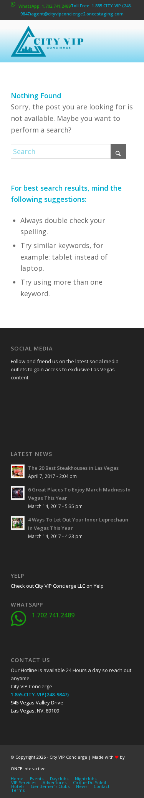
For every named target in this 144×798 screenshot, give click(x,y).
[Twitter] (35, 395)
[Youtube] (16, 414)
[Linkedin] (74, 395)
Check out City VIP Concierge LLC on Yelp (57, 585)
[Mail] (74, 414)
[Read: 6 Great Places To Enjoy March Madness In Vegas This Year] (18, 493)
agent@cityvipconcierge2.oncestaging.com (77, 14)
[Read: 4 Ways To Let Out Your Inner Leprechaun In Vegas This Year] (18, 523)
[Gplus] (55, 395)
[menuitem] (17, 779)
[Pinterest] (55, 414)
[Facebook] (16, 395)
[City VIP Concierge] (60, 41)
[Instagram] (35, 414)
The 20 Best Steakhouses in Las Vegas (73, 467)
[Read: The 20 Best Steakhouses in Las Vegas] (18, 471)
